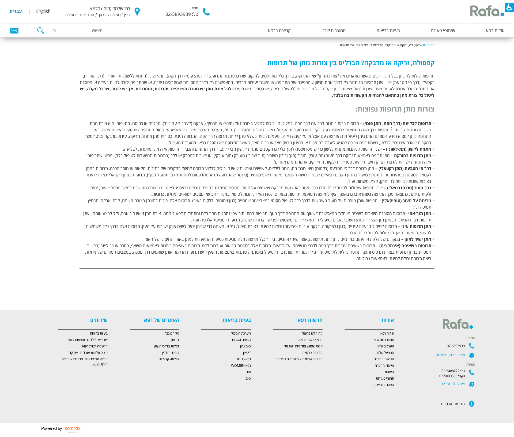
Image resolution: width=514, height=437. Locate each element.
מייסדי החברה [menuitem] (384, 366)
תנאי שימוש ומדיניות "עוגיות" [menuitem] (303, 346)
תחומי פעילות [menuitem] (385, 378)
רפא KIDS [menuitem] (244, 359)
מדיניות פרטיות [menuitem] (312, 353)
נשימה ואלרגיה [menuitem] (241, 340)
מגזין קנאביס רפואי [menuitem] (310, 340)
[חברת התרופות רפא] (486, 11)
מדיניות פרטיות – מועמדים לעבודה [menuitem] (299, 359)
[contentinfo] (257, 276)
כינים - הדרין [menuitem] (170, 353)
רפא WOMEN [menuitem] (241, 366)
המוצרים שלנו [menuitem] (334, 31)
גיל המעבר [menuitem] (172, 333)
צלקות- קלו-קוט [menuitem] (169, 359)
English (43, 11)
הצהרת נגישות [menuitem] (384, 385)
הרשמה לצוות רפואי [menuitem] (94, 346)
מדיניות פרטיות (453, 404)
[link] (14, 30)
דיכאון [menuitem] (247, 353)
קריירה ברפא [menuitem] (279, 31)
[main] (257, 179)
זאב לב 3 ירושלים (453, 384)
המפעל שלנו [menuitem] (385, 353)
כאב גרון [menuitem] (245, 346)
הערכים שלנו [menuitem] (385, 346)
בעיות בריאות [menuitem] (388, 31)
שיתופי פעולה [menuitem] (443, 31)
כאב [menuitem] (248, 378)
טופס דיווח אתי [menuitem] (384, 340)
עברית (15, 11)
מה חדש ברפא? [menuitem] (312, 333)
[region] (257, 43)
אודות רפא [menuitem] (495, 31)
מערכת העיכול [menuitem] (241, 333)
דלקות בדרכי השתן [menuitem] (166, 346)
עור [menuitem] (248, 372)
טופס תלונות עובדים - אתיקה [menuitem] (88, 353)
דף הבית (428, 45)
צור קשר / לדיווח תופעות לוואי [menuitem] (88, 340)
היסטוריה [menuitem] (387, 372)
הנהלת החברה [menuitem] (384, 359)
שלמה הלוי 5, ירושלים (450, 355)
